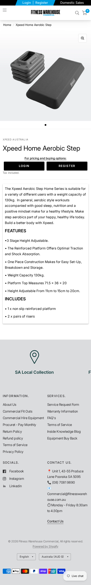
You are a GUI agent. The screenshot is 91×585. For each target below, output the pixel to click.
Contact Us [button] (55, 521)
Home (7, 25)
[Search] (77, 13)
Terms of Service (15, 445)
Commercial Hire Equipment (23, 418)
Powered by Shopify (45, 546)
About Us (9, 405)
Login (27, 3)
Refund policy (13, 438)
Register (41, 3)
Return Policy (12, 432)
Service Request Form (63, 405)
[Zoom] (82, 38)
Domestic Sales (72, 3)
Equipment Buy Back (62, 438)
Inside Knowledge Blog (64, 432)
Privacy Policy (13, 452)
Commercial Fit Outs (17, 411)
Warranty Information (62, 411)
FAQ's (51, 418)
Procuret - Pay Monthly (19, 425)
